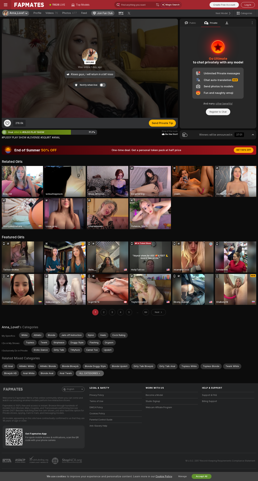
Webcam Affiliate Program (159, 407)
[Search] (157, 4)
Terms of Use (96, 401)
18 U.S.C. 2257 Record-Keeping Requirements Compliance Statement (220, 461)
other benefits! (224, 103)
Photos (69, 13)
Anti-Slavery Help (98, 426)
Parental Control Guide (101, 419)
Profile (37, 13)
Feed (84, 13)
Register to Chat (218, 111)
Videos (51, 13)
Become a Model (154, 395)
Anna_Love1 (10, 327)
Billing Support (209, 401)
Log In (248, 5)
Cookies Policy (97, 413)
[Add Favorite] (7, 123)
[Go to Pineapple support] (55, 460)
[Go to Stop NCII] (72, 461)
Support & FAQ (209, 395)
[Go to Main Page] (28, 4)
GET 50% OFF (243, 150)
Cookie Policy (164, 476)
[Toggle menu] (5, 4)
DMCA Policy (96, 407)
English (70, 389)
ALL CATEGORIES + (89, 373)
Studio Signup (153, 401)
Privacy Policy (97, 395)
